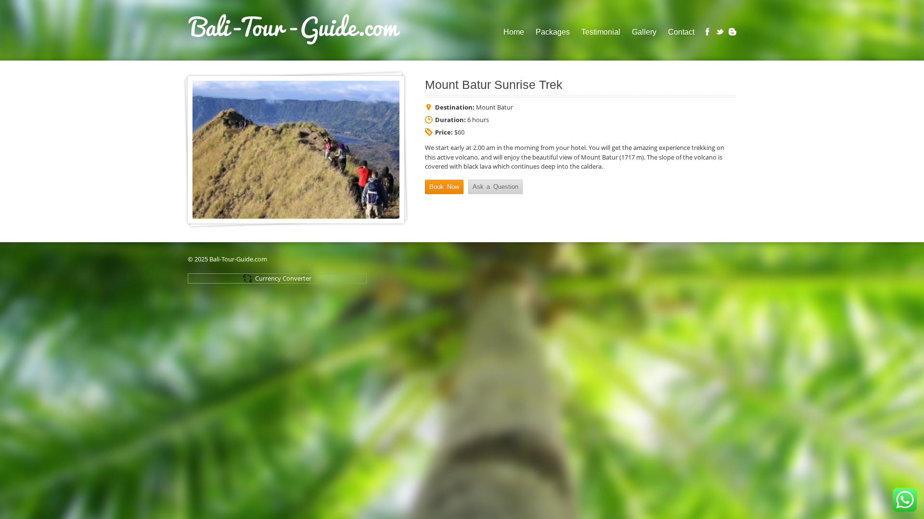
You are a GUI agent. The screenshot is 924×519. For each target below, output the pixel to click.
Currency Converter (283, 278)
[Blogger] (732, 32)
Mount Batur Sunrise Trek (494, 84)
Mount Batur (494, 107)
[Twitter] (720, 32)
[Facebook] (707, 32)
